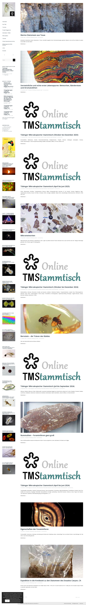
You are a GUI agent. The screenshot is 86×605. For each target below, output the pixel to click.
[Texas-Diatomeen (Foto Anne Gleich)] (52, 17)
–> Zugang (5, 75)
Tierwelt (45, 137)
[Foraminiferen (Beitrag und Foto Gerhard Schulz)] (52, 514)
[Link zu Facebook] (4, 54)
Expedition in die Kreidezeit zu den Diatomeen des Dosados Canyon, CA (51, 580)
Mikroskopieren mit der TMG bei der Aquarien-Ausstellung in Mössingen (8, 98)
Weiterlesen (23, 43)
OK (7, 600)
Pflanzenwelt (41, 188)
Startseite (28, 37)
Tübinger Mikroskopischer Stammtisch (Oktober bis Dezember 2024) (49, 287)
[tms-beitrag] (52, 115)
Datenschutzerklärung (15, 600)
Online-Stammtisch (34, 137)
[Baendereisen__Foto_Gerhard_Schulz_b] (52, 67)
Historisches (30, 188)
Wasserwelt (54, 137)
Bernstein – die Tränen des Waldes (35, 336)
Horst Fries (41, 37)
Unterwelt (38, 90)
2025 (29, 137)
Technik (42, 137)
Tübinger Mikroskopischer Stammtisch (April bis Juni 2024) (45, 485)
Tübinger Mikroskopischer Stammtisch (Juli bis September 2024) (47, 386)
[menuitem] (8, 21)
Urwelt (36, 37)
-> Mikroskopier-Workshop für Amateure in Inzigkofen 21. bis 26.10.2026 (7, 129)
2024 (29, 289)
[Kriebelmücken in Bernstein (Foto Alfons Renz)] (52, 319)
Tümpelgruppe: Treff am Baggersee (8, 91)
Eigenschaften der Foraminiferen (35, 529)
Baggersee (32, 388)
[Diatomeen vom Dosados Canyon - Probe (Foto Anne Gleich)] (52, 561)
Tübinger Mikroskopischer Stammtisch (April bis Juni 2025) (45, 186)
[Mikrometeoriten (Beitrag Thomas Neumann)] (52, 218)
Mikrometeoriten (28, 235)
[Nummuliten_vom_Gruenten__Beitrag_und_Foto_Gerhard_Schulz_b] (52, 417)
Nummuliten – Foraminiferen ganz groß (37, 435)
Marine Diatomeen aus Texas (33, 35)
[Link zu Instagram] (13, 54)
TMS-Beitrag (32, 37)
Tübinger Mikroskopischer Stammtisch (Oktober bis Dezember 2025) (49, 135)
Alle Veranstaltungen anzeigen (8, 118)
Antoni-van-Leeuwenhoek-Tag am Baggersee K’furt (8, 84)
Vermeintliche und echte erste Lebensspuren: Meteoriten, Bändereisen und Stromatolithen (51, 86)
